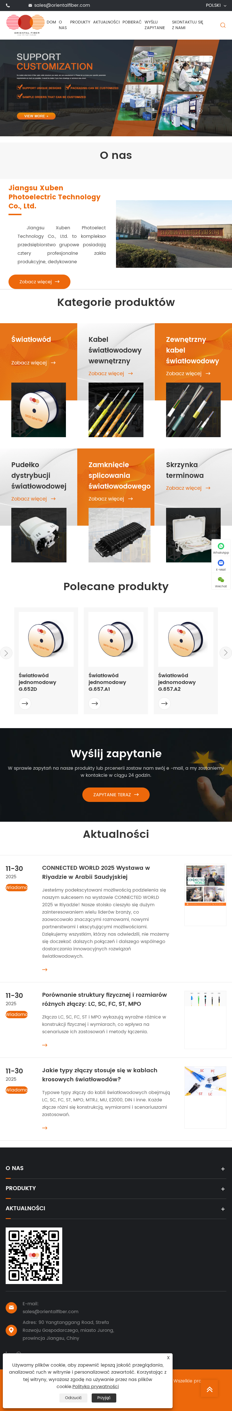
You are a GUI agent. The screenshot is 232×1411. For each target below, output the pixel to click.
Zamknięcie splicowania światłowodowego (120, 476)
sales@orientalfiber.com (62, 5)
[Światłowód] (38, 410)
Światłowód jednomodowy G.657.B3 (177, 682)
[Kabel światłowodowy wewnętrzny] (116, 410)
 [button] (226, 653)
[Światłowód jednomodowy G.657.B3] (185, 639)
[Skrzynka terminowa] (193, 535)
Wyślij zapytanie (155, 25)
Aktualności (106, 22)
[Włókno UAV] (116, 91)
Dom (51, 22)
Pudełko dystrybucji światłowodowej (38, 476)
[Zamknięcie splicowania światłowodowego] (120, 535)
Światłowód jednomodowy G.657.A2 (107, 682)
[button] (200, 71)
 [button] (6, 653)
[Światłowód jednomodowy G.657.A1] (46, 639)
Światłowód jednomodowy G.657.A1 (37, 682)
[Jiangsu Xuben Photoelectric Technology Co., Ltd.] (25, 25)
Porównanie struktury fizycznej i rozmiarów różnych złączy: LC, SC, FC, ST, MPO (104, 1000)
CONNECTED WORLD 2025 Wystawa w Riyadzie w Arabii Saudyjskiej (96, 873)
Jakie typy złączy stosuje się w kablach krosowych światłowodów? (99, 1075)
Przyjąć (104, 1398)
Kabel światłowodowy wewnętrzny (115, 351)
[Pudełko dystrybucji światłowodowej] (38, 535)
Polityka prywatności (95, 1386)
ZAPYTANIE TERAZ (116, 795)
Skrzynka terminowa (185, 470)
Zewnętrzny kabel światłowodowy (192, 351)
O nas (63, 25)
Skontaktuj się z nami (187, 25)
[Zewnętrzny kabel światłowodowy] (193, 410)
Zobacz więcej (39, 282)
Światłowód (31, 340)
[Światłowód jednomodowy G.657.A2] (116, 639)
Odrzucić (73, 1398)
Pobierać (132, 22)
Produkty (80, 22)
